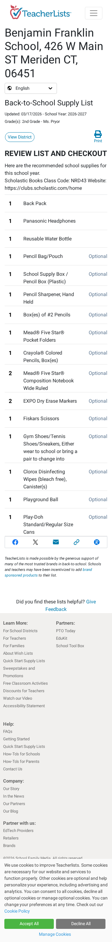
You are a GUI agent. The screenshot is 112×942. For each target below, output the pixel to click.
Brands (9, 845)
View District (20, 136)
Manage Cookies (55, 934)
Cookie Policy (17, 911)
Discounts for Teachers (23, 690)
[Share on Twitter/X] (36, 542)
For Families (14, 645)
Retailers (11, 838)
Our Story (11, 788)
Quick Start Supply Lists (24, 660)
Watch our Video (17, 698)
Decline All (81, 923)
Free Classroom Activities (25, 683)
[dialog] (56, 900)
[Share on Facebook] (15, 542)
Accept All (29, 923)
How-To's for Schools (21, 754)
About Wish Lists (18, 653)
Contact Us (12, 769)
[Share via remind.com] (96, 542)
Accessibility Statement (24, 705)
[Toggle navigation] (93, 13)
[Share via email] (56, 542)
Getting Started (16, 739)
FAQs (7, 731)
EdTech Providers (18, 830)
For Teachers (14, 638)
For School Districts (20, 630)
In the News (13, 796)
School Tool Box (70, 645)
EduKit (61, 638)
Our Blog (10, 811)
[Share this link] (76, 542)
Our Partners (14, 803)
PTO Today (65, 630)
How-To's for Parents (21, 761)
